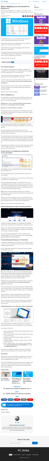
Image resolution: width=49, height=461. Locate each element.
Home (1, 3)
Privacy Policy (35, 454)
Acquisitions (28, 454)
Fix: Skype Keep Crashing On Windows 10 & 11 (17, 388)
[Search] (35, 443)
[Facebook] (16, 423)
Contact (23, 454)
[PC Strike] (4, 1)
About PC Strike (17, 454)
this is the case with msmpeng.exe (14, 47)
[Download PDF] (32, 16)
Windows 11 (6, 3)
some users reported (10, 280)
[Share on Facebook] (23, 16)
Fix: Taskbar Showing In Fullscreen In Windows (17, 393)
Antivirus (3, 412)
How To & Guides (36, 1)
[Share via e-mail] (30, 16)
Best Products (44, 1)
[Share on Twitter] (25, 16)
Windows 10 (8, 412)
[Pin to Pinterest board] (28, 16)
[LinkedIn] (18, 423)
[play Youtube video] (17, 261)
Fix (29, 1)
